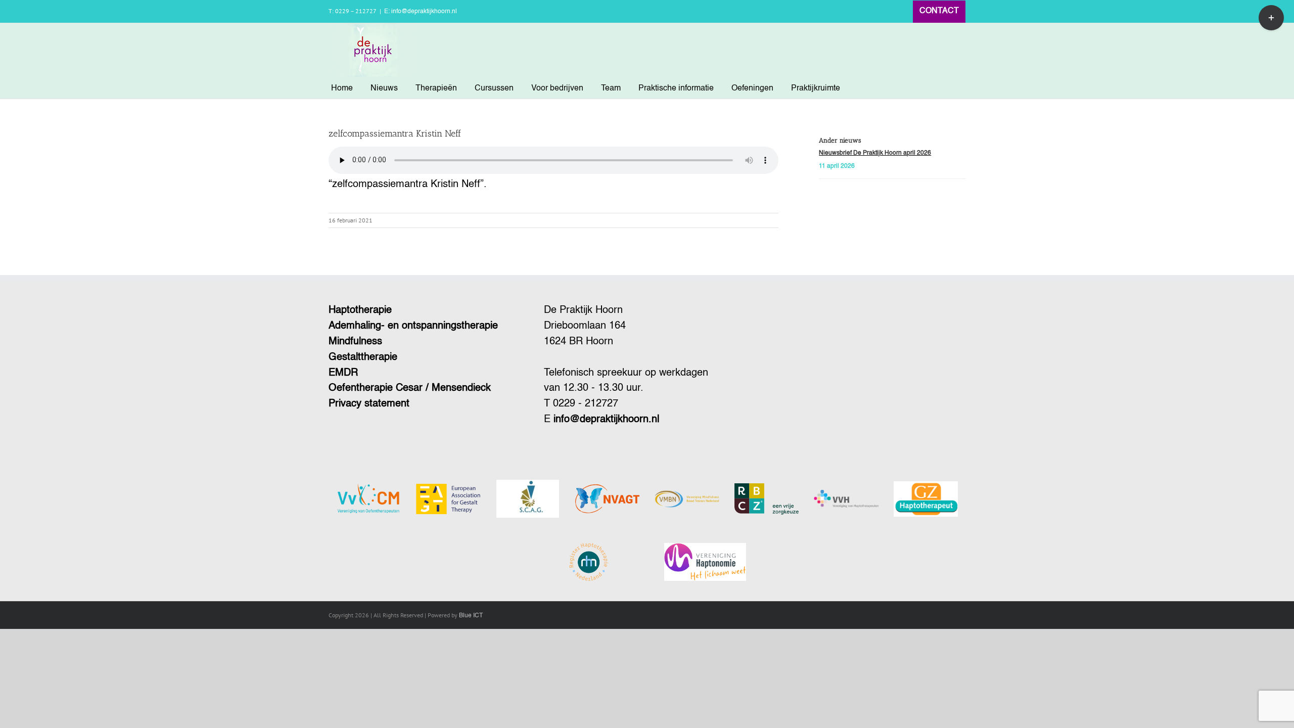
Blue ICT (471, 616)
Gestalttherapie (363, 357)
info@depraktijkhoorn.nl (606, 420)
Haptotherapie (360, 310)
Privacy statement (369, 404)
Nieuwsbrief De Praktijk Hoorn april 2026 (875, 153)
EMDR (343, 373)
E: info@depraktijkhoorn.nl (420, 12)
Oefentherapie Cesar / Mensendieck (410, 388)
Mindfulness (355, 342)
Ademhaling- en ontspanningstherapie (413, 326)
